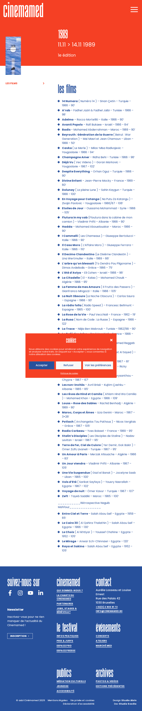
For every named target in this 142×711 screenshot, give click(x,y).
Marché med (104, 645)
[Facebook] (10, 593)
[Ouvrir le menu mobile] (134, 9)
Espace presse (66, 650)
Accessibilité (65, 691)
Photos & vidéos (107, 681)
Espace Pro (64, 645)
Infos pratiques (68, 636)
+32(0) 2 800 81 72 (107, 607)
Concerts (102, 636)
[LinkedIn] (40, 593)
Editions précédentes (110, 686)
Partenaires (65, 603)
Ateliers (101, 640)
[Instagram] (20, 593)
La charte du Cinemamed (65, 597)
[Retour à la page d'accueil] (23, 9)
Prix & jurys (65, 640)
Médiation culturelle (71, 681)
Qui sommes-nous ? (70, 590)
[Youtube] (30, 593)
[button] (111, 340)
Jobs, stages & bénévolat (67, 610)
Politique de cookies (69, 373)
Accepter (42, 365)
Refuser (69, 365)
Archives (104, 672)
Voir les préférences (98, 365)
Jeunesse (63, 686)
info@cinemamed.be (109, 611)
